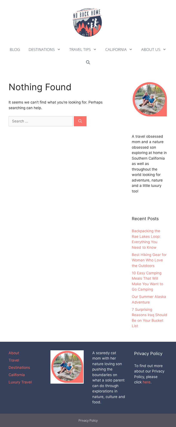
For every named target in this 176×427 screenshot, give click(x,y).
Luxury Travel (20, 382)
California (116, 49)
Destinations (42, 49)
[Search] (80, 121)
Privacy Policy (88, 420)
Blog (15, 49)
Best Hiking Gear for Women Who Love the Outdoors (149, 260)
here (146, 382)
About (14, 353)
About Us (150, 49)
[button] (60, 49)
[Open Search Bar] (88, 62)
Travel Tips (80, 49)
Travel (14, 360)
